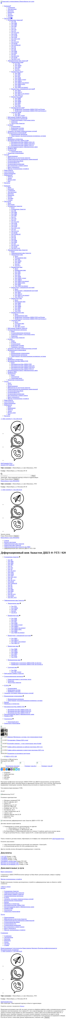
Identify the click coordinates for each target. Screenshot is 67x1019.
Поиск (33, 475)
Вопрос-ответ (12, 179)
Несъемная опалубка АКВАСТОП (18, 140)
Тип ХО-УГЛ (15, 56)
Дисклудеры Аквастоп (18, 123)
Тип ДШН (18, 86)
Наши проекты (26, 948)
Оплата (10, 14)
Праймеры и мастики (17, 129)
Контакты (7, 183)
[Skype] (16, 769)
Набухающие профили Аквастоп (17, 117)
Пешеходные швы (16, 96)
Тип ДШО (18, 103)
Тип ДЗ (13, 28)
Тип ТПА (17, 104)
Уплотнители (12, 150)
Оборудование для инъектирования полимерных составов (28, 136)
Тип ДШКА (18, 81)
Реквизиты (11, 12)
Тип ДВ (13, 21)
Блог (9, 181)
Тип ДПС (17, 76)
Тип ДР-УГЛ (15, 42)
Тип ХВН (14, 53)
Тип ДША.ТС (19, 95)
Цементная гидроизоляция (16, 153)
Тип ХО (13, 54)
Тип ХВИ (14, 51)
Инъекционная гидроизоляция (17, 132)
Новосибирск (5, 481)
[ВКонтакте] (2, 769)
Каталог (3, 888)
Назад (9, 187)
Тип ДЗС (14, 29)
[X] (9, 769)
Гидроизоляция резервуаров (16, 164)
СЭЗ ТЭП (4, 856)
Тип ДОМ (14, 35)
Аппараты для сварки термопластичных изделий (22, 131)
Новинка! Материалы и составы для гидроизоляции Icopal (24, 737)
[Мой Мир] (7, 769)
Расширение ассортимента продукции (18, 753)
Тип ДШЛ (18, 100)
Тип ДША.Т (18, 92)
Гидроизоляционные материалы (17, 118)
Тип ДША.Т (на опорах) (22, 93)
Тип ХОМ (14, 57)
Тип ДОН (14, 37)
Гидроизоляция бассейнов (15, 161)
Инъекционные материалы (19, 134)
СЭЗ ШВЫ (4, 858)
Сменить (16, 479)
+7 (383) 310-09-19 (6, 419)
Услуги (6, 154)
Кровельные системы (17, 128)
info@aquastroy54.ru (6, 463)
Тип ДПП (18, 75)
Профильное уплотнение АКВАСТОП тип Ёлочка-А (30, 111)
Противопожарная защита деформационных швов (23, 147)
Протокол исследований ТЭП (9, 862)
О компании (11, 7)
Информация (8, 175)
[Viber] (11, 769)
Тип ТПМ (18, 106)
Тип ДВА (17, 114)
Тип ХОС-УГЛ (15, 59)
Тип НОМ (14, 43)
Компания (7, 6)
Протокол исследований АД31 (10, 864)
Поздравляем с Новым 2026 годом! (17, 740)
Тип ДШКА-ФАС (20, 84)
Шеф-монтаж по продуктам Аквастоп (19, 158)
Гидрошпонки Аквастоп (15, 20)
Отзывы (10, 17)
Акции (10, 178)
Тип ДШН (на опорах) (21, 87)
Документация (12, 9)
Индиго (22, 1006)
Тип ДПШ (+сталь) (20, 79)
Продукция (7, 18)
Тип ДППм (18, 65)
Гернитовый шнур (16, 151)
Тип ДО (13, 31)
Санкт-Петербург (14, 481)
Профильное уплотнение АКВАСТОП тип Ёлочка (30, 109)
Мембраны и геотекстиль (15, 139)
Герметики (14, 122)
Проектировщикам (9, 173)
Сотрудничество (9, 172)
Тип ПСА (17, 70)
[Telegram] (19, 769)
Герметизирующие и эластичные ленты (23, 120)
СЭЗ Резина (4, 859)
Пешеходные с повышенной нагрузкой (22, 89)
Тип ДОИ (14, 34)
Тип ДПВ (17, 73)
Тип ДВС (14, 26)
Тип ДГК (17, 64)
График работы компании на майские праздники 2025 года (24, 747)
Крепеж (10, 137)
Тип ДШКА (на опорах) (22, 82)
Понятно (47, 1017)
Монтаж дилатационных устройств (18, 168)
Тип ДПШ (18, 78)
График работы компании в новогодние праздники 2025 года (25, 750)
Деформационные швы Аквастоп (18, 60)
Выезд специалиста (13, 167)
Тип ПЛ (17, 68)
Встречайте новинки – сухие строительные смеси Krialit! (24, 743)
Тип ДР (13, 40)
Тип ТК (13, 46)
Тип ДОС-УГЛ (15, 39)
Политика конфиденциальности (47, 948)
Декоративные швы (17, 62)
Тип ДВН (14, 24)
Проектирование (13, 156)
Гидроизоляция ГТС (14, 162)
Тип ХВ (13, 50)
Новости (10, 176)
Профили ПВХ (12, 148)
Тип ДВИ (14, 23)
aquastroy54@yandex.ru (7, 465)
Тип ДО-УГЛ (15, 32)
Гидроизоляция (15, 126)
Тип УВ (13, 48)
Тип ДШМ (18, 101)
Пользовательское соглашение (10, 949)
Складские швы (16, 112)
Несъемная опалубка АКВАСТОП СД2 (22, 142)
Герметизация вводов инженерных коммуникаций (23, 159)
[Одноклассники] (4, 769)
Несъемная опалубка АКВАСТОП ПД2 (23, 143)
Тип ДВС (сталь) (20, 115)
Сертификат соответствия (8, 861)
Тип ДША (18, 90)
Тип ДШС (18, 67)
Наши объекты (8, 170)
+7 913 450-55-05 (17, 419)
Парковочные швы (17, 71)
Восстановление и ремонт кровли (18, 165)
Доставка (10, 15)
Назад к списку (6, 886)
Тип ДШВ (18, 98)
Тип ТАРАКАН (16, 45)
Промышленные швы (17, 107)
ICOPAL (10, 125)
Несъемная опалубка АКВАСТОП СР (22, 145)
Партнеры (11, 10)
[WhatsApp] (14, 769)
